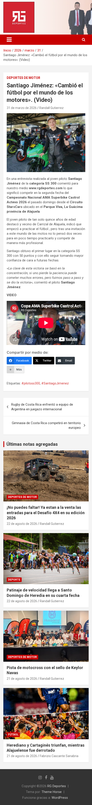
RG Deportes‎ (56, 786)
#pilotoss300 (30, 383)
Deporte (14, 579)
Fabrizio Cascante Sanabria (59, 756)
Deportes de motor (23, 78)
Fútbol (13, 734)
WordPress (60, 798)
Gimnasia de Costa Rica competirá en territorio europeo (46, 425)
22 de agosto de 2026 (22, 524)
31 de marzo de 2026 (22, 108)
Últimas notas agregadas (32, 444)
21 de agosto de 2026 (22, 678)
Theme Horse (52, 792)
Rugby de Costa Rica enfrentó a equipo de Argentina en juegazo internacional (42, 406)
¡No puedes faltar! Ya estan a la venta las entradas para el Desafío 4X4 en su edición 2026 (46, 512)
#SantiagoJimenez (55, 383)
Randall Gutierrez (51, 108)
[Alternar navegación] (9, 40)
